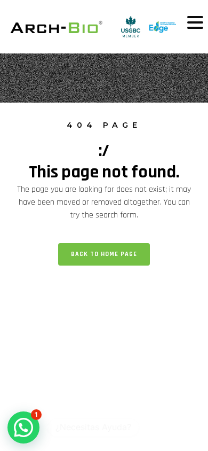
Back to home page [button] (104, 254)
